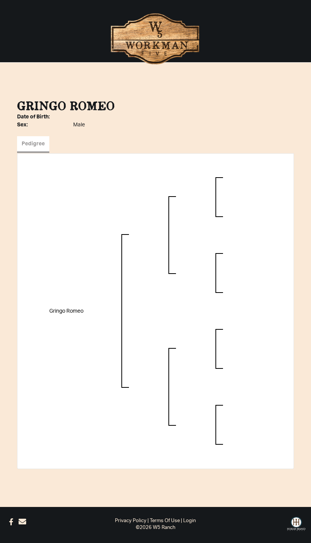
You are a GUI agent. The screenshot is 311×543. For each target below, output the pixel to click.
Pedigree (33, 143)
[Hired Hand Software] (296, 524)
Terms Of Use (165, 520)
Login (189, 520)
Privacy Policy (130, 520)
